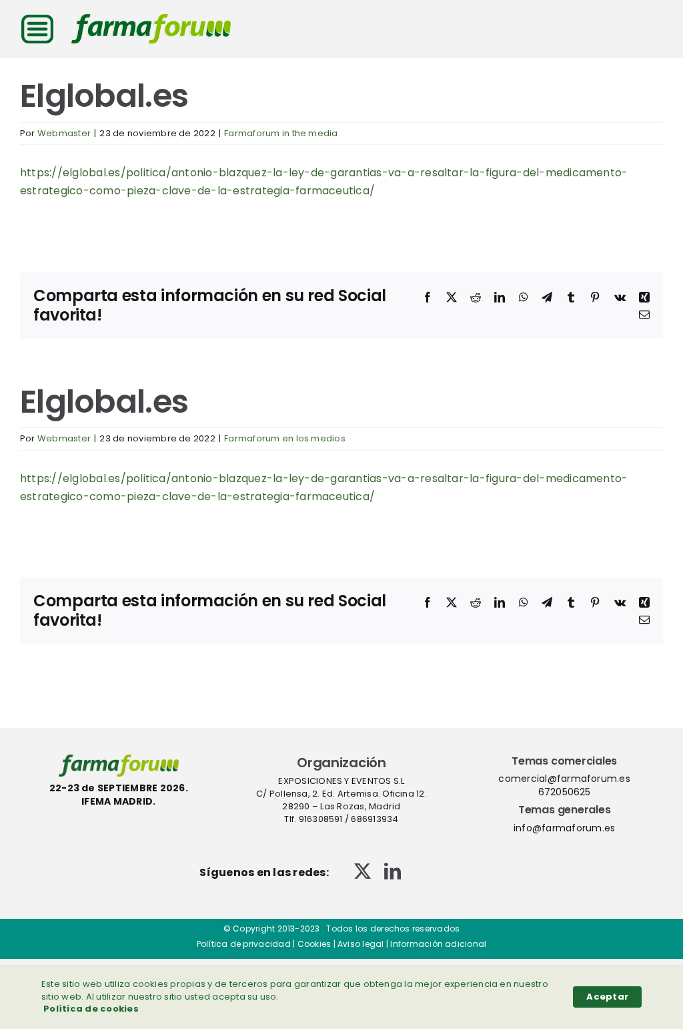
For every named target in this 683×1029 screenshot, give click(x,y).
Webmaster (64, 133)
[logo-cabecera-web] (151, 18)
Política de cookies (91, 1009)
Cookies (314, 944)
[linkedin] (392, 871)
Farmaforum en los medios (285, 438)
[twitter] (362, 871)
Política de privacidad (244, 944)
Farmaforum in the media (281, 133)
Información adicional (438, 944)
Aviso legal (360, 944)
